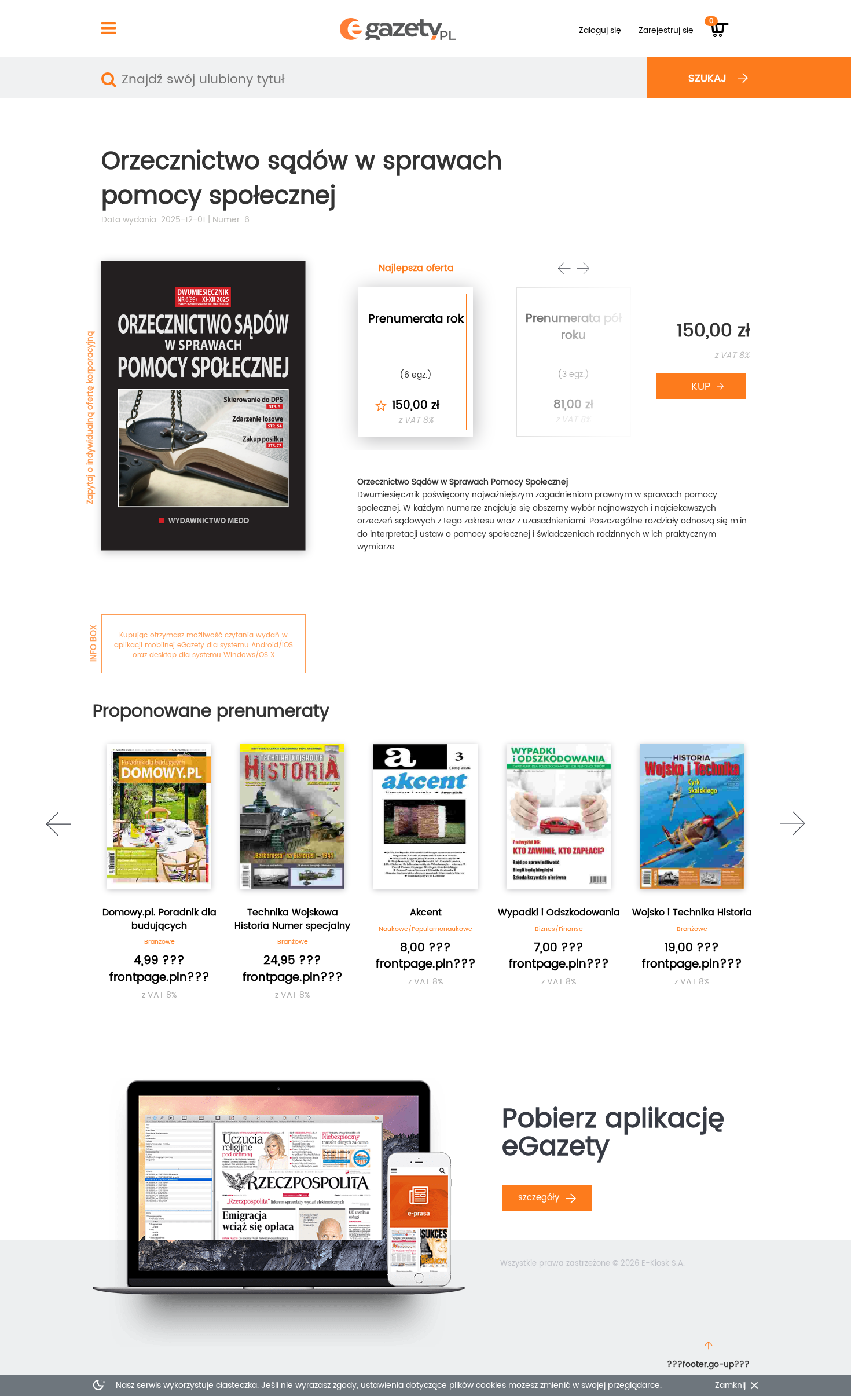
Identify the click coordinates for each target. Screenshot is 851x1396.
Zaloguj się (600, 30)
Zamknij (730, 1385)
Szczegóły (540, 1197)
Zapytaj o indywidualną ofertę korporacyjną (90, 417)
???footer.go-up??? (708, 1364)
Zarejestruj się (666, 30)
